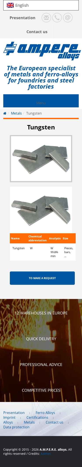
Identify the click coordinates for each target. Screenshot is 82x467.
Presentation (22, 17)
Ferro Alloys (45, 412)
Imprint (9, 417)
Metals (16, 113)
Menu (41, 103)
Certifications (37, 417)
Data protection (16, 427)
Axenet (46, 454)
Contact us (36, 31)
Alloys (8, 422)
